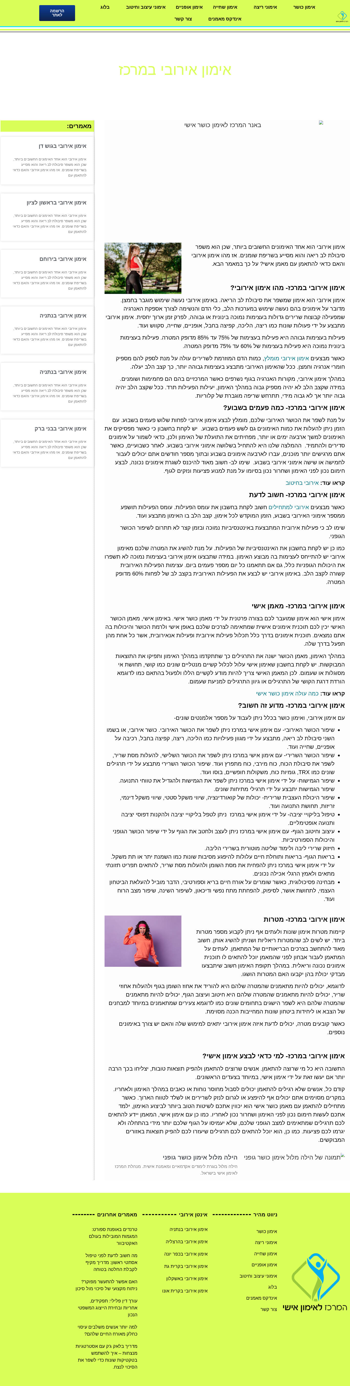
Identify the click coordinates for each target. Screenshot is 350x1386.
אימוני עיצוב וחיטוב (146, 7)
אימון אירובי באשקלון (187, 1278)
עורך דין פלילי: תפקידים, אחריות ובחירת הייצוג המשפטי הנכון (107, 1307)
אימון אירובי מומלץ (286, 358)
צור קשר (183, 19)
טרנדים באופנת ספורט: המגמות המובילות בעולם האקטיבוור (113, 1236)
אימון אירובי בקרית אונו (185, 1290)
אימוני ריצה (265, 7)
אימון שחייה (225, 7)
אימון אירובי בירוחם (62, 259)
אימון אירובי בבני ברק (60, 429)
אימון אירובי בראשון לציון (56, 203)
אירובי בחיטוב (302, 483)
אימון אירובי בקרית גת (186, 1266)
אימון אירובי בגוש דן (62, 146)
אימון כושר (304, 7)
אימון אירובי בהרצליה (187, 1241)
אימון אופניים (189, 7)
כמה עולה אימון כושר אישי (287, 693)
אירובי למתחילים (289, 507)
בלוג (105, 7)
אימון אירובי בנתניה (63, 316)
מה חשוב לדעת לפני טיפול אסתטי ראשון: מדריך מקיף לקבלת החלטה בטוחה (111, 1262)
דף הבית (193, 85)
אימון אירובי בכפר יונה (186, 1254)
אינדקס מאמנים (224, 19)
